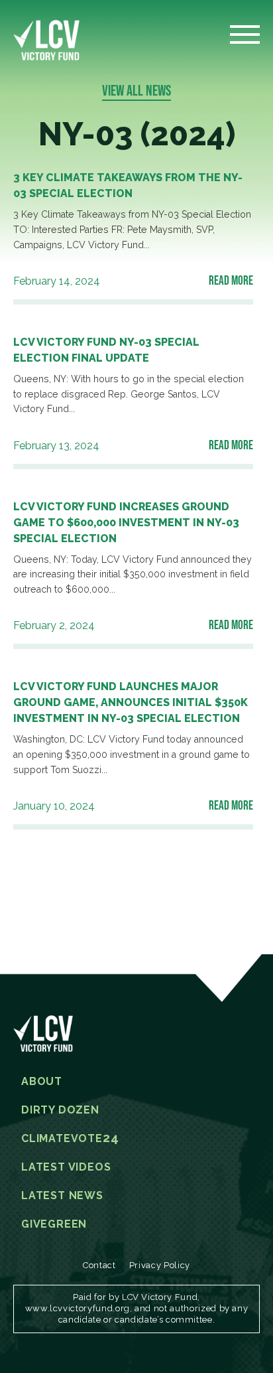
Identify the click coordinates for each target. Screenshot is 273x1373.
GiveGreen (54, 1224)
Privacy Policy (159, 1265)
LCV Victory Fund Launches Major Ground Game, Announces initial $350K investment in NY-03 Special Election (130, 702)
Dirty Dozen (60, 1110)
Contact (99, 1265)
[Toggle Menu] (245, 38)
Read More (231, 280)
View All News (136, 90)
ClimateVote (70, 1139)
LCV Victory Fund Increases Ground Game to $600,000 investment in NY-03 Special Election (126, 522)
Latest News (62, 1196)
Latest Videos (66, 1167)
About (41, 1082)
